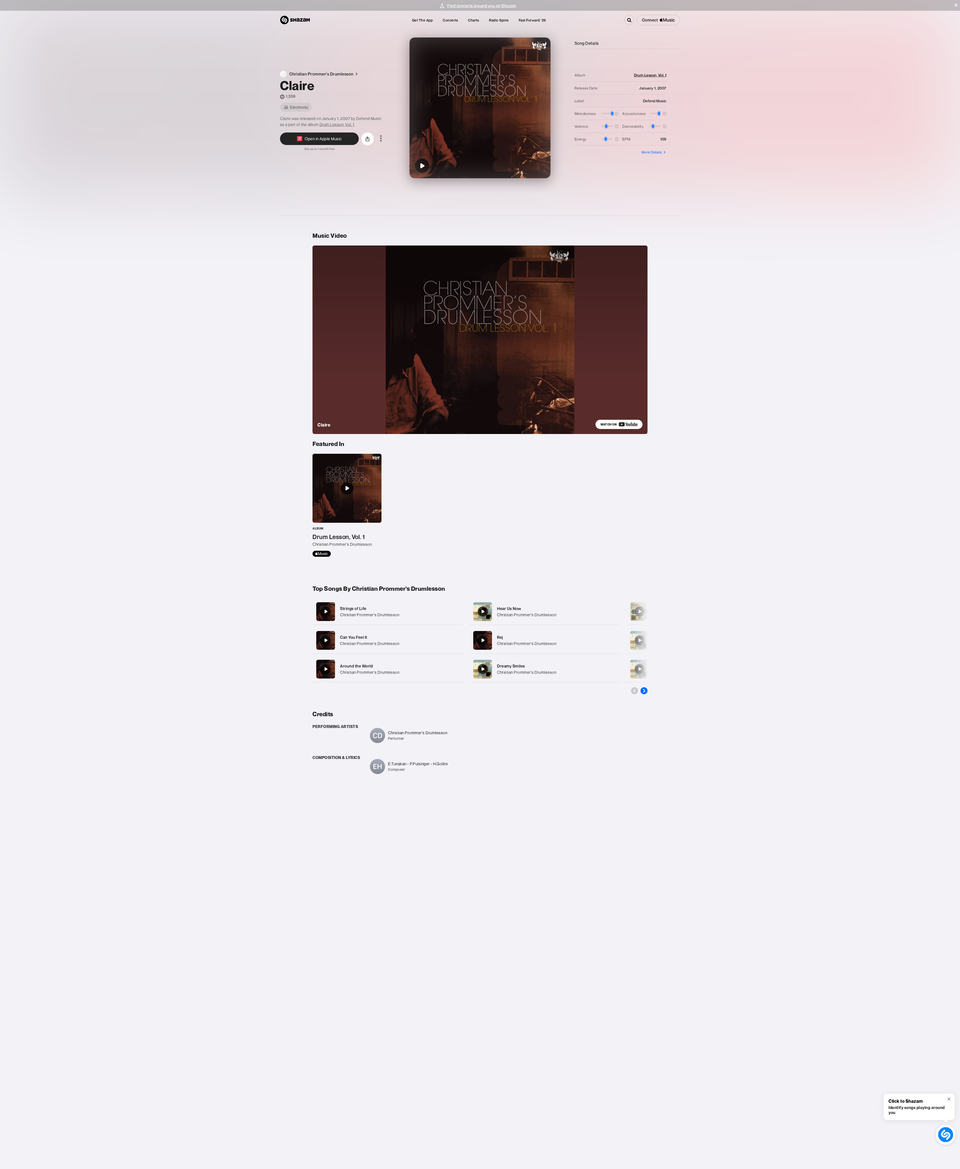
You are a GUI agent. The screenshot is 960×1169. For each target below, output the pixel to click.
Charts (473, 20)
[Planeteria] (640, 611)
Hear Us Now (509, 608)
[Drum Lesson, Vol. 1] (347, 505)
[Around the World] (387, 669)
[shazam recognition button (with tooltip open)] (946, 1134)
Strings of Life (353, 608)
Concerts (450, 20)
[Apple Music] (321, 554)
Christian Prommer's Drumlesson (369, 614)
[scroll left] (634, 690)
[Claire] (422, 165)
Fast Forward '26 (532, 20)
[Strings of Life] (387, 611)
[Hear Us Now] (545, 611)
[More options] (381, 138)
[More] (454, 611)
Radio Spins (499, 20)
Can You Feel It (353, 637)
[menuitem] (422, 20)
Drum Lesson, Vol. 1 (337, 124)
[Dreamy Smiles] (545, 669)
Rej (500, 637)
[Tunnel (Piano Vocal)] (640, 669)
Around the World (356, 666)
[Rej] (545, 640)
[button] (956, 5)
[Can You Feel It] (387, 640)
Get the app (422, 20)
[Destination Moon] (640, 640)
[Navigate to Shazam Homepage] (295, 20)
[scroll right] (644, 690)
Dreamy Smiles (511, 666)
